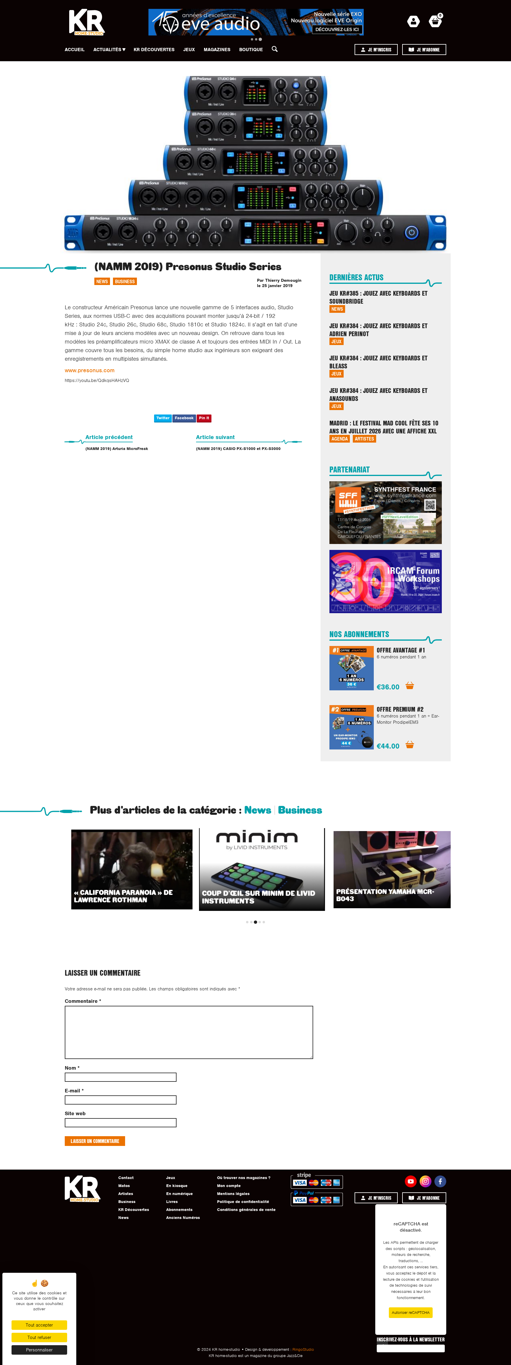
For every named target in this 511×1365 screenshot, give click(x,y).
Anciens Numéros (183, 1217)
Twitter (162, 417)
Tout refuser (39, 1337)
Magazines (217, 50)
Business (125, 281)
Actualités (107, 50)
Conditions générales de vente (246, 1209)
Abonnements (179, 1209)
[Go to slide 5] (264, 922)
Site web (75, 1113)
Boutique (251, 50)
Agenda (339, 438)
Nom (72, 1068)
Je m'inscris (379, 49)
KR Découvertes (154, 50)
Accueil (75, 50)
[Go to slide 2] (256, 39)
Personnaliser (39, 1350)
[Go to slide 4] (259, 922)
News (102, 281)
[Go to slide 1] (252, 39)
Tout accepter (39, 1325)
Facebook (184, 417)
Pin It (204, 417)
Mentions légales (233, 1193)
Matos (124, 1185)
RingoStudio (303, 1349)
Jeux (189, 50)
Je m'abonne (428, 49)
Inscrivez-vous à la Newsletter (411, 1339)
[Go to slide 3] (260, 39)
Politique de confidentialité (243, 1201)
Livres (172, 1201)
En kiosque (176, 1185)
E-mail (74, 1091)
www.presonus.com (89, 370)
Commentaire (83, 1001)
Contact (126, 1177)
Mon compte (229, 1185)
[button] (276, 50)
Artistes (364, 438)
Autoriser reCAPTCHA (411, 1312)
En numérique (179, 1193)
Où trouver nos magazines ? (243, 1177)
